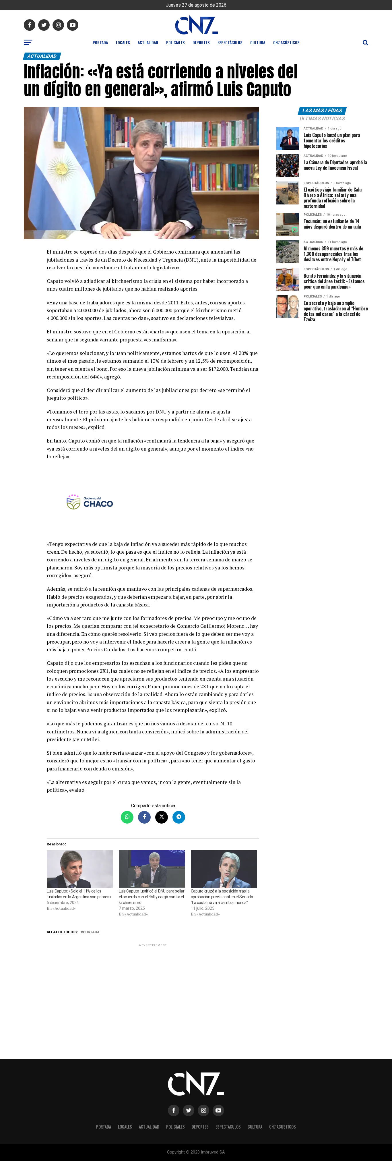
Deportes (201, 42)
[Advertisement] (153, 988)
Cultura (257, 42)
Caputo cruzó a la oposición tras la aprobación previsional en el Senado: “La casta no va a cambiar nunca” (222, 897)
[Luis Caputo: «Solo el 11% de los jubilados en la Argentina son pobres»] (80, 869)
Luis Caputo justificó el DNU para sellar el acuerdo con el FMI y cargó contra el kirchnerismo (152, 897)
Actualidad (148, 42)
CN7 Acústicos (286, 42)
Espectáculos (230, 42)
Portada (100, 42)
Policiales (175, 42)
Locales (123, 42)
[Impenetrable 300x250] (153, 503)
